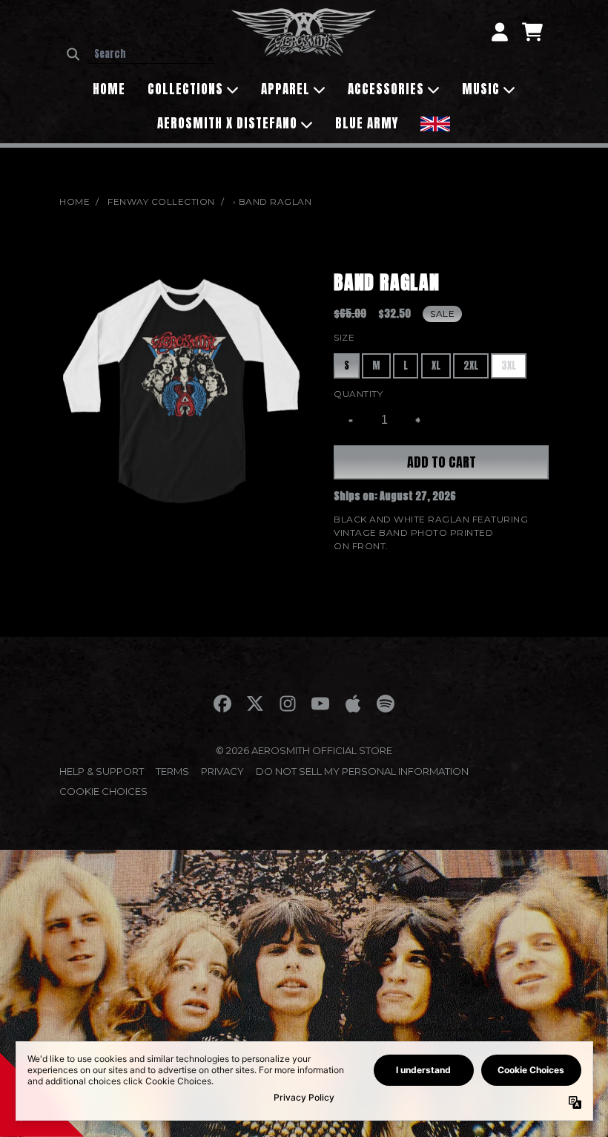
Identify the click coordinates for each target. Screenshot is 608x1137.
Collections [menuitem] (185, 89)
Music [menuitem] (481, 89)
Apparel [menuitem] (285, 89)
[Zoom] (181, 390)
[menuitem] (435, 122)
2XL (470, 365)
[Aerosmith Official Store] (303, 32)
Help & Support (101, 771)
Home (74, 201)
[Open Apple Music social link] (353, 703)
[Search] (73, 54)
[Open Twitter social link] (255, 703)
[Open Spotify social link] (385, 703)
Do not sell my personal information (362, 771)
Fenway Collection (161, 201)
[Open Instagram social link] (287, 703)
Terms (172, 771)
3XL (508, 365)
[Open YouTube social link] (320, 703)
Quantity (358, 393)
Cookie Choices (103, 791)
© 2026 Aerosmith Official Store (304, 750)
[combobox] (151, 54)
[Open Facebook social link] (222, 703)
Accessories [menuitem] (386, 89)
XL (436, 365)
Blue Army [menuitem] (366, 123)
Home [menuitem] (109, 89)
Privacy (222, 771)
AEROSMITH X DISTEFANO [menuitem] (227, 123)
